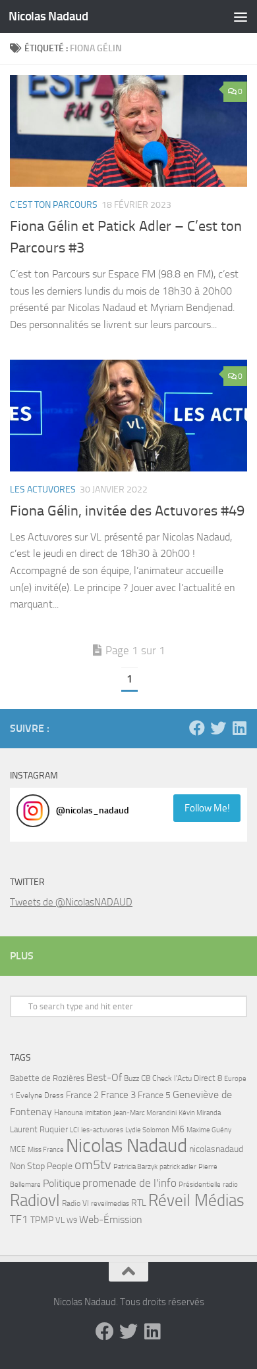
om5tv (92, 1164)
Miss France (46, 1149)
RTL (138, 1203)
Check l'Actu (172, 1078)
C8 (145, 1078)
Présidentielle (200, 1184)
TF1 (19, 1219)
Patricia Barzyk (135, 1167)
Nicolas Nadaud (48, 16)
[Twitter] (218, 728)
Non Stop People (41, 1166)
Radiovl (35, 1200)
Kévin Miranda (200, 1113)
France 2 (82, 1095)
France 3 (118, 1095)
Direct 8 (208, 1078)
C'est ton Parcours (54, 204)
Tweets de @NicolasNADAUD (71, 902)
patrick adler (177, 1167)
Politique (61, 1183)
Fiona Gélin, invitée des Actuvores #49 (127, 510)
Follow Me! (207, 808)
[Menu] (240, 16)
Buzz (131, 1078)
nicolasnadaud (216, 1149)
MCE (18, 1149)
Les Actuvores (43, 489)
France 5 (154, 1095)
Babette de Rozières (47, 1078)
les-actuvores (102, 1129)
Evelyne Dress (40, 1095)
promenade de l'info (129, 1182)
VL (60, 1220)
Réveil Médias (196, 1200)
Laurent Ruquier (39, 1129)
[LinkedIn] (239, 728)
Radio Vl (75, 1203)
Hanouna (68, 1112)
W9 (72, 1220)
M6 (178, 1129)
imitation (98, 1113)
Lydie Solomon (147, 1130)
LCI (74, 1129)
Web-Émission (110, 1219)
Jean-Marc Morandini (145, 1113)
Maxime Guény (208, 1129)
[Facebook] (197, 728)
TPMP (41, 1220)
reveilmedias (110, 1203)
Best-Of (104, 1077)
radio (230, 1184)
